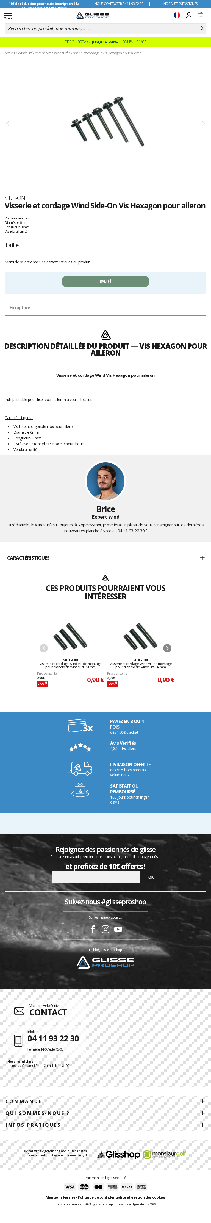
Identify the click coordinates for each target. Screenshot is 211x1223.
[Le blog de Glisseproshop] (105, 962)
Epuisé (106, 281)
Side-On (15, 198)
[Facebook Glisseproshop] (93, 930)
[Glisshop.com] (118, 1154)
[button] (105, 558)
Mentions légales (60, 1197)
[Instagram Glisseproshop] (105, 930)
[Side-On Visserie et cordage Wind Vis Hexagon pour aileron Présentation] (105, 123)
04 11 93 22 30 (131, 530)
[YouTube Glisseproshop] (118, 930)
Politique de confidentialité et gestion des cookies (122, 1197)
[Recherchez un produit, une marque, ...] (202, 29)
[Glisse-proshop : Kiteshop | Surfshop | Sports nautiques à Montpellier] (92, 15)
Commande (23, 1101)
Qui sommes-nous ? (37, 1113)
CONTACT (48, 1012)
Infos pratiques (33, 1125)
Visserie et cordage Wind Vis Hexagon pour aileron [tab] (105, 375)
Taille (12, 245)
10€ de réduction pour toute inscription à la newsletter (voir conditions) (44, 5)
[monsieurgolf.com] (164, 1154)
